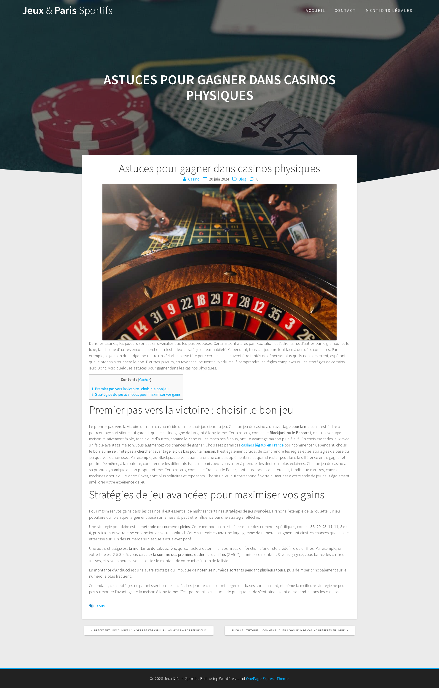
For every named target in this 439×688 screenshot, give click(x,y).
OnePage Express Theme (267, 678)
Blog (242, 179)
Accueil (315, 10)
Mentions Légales (389, 10)
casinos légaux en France (262, 445)
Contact (345, 10)
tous (101, 605)
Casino (194, 179)
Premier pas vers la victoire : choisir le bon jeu (130, 388)
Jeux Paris (67, 10)
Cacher (144, 379)
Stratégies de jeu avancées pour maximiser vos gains (136, 394)
